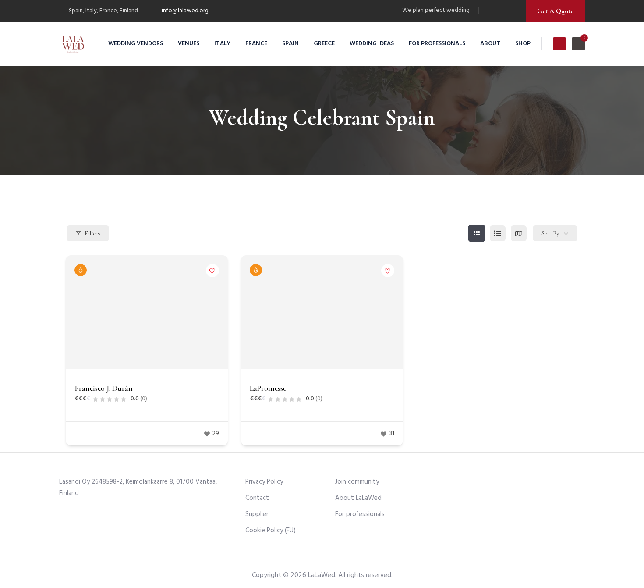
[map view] (518, 233)
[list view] (497, 233)
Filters (92, 233)
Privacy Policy (264, 482)
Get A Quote (555, 11)
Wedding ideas (372, 44)
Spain (290, 44)
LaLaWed (321, 575)
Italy (222, 44)
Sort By (550, 233)
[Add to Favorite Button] (212, 270)
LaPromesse (268, 388)
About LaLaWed (358, 498)
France (256, 44)
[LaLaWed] (73, 44)
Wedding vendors (135, 44)
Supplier (257, 514)
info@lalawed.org (185, 11)
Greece (324, 44)
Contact (257, 498)
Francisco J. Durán (103, 388)
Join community (357, 482)
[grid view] (476, 233)
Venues (188, 44)
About (490, 44)
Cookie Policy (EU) (270, 530)
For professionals (437, 44)
